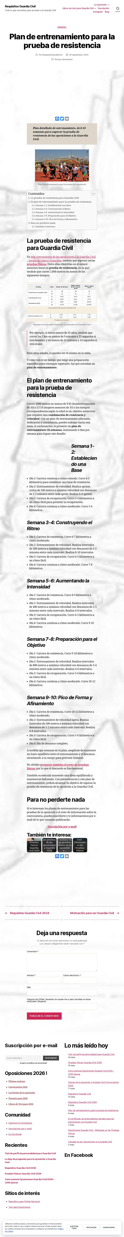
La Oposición (100, 4)
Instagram (98, 11)
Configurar (109, 1227)
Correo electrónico (72, 975)
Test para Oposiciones (19, 1207)
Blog (107, 11)
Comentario (33, 951)
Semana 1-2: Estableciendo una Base (53, 205)
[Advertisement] (62, 98)
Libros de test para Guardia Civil (78, 8)
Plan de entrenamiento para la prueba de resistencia (93, 1110)
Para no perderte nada (43, 223)
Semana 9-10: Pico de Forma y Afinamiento (56, 219)
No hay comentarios (64, 59)
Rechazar (91, 1227)
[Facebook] (57, 119)
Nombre (31, 975)
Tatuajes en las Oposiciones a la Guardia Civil (90, 1142)
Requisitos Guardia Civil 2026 (20, 1168)
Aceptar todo (74, 1227)
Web (29, 987)
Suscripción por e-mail (62, 826)
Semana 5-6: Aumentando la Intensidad (55, 212)
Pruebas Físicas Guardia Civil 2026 (23, 1173)
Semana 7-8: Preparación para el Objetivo (56, 216)
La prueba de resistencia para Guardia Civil (55, 198)
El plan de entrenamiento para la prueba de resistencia (61, 201)
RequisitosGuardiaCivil (52, 55)
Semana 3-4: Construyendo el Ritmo (53, 209)
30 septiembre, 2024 (78, 55)
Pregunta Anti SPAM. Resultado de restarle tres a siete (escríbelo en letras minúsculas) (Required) (59, 1000)
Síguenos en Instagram (20, 1123)
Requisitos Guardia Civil (20, 6)
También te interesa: (45, 226)
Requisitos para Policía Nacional (24, 1201)
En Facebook (15, 1134)
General (62, 27)
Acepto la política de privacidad (33, 1063)
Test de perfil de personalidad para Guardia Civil (30, 1153)
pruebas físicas (36, 264)
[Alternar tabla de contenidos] (92, 194)
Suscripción (103, 8)
